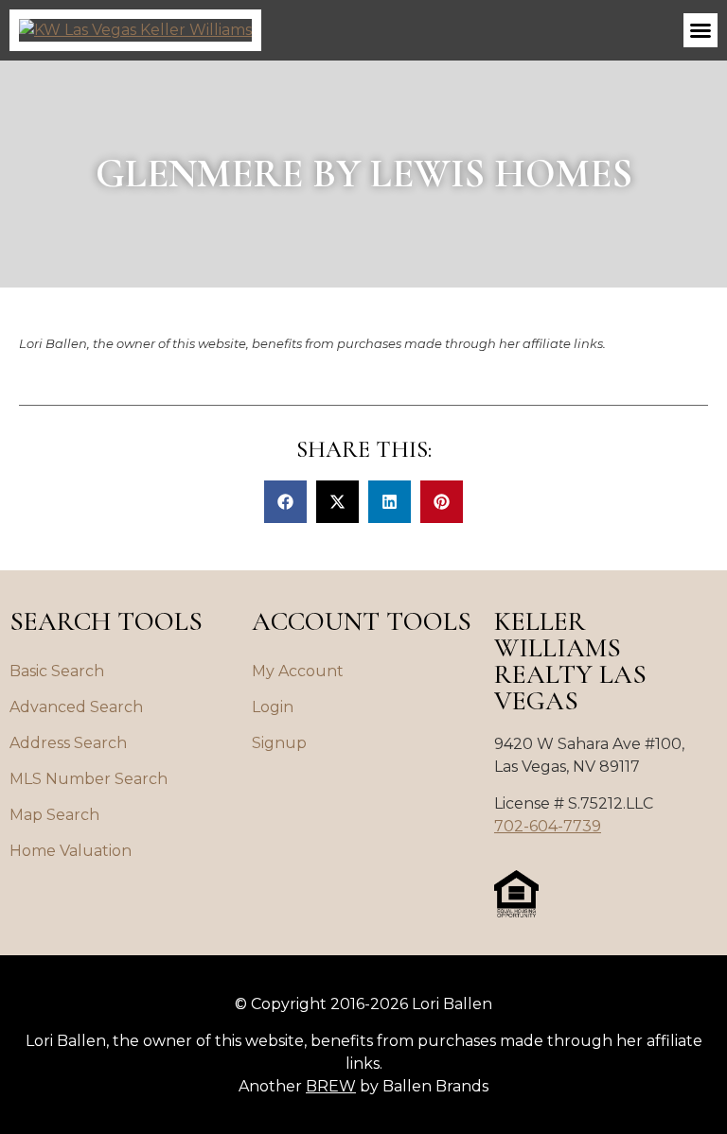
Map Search (54, 815)
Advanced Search (76, 707)
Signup (279, 743)
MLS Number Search (88, 779)
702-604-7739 (547, 826)
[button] (700, 30)
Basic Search (56, 671)
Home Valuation (70, 851)
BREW (331, 1086)
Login (272, 707)
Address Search (68, 743)
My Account (298, 671)
